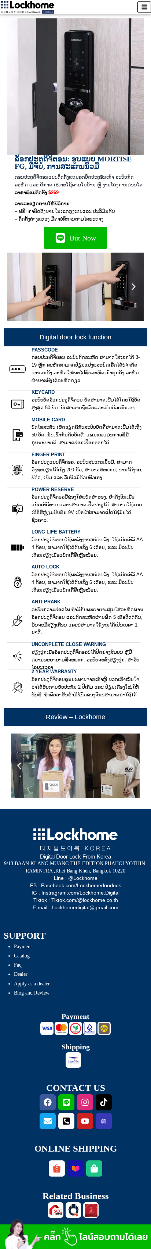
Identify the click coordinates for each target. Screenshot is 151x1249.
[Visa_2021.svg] (47, 1028)
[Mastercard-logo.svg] (61, 1028)
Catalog (22, 956)
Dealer (20, 974)
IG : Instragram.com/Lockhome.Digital (75, 893)
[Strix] (91, 1210)
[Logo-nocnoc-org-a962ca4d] (104, 1121)
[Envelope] (48, 1121)
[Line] (66, 1102)
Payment (23, 946)
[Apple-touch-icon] (73, 1210)
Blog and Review (31, 993)
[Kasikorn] (75, 1028)
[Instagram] (85, 1102)
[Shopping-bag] (94, 1168)
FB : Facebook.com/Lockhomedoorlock (75, 885)
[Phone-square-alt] (66, 1121)
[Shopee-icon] (57, 1168)
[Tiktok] (104, 1102)
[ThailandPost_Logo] (73, 1060)
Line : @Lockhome (75, 878)
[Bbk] (89, 1028)
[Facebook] (48, 1102)
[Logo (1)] (55, 1210)
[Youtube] (85, 1121)
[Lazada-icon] (75, 1168)
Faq (18, 965)
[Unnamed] (104, 1028)
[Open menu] (144, 7)
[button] (16, 286)
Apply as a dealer (32, 983)
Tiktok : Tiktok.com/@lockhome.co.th (75, 900)
